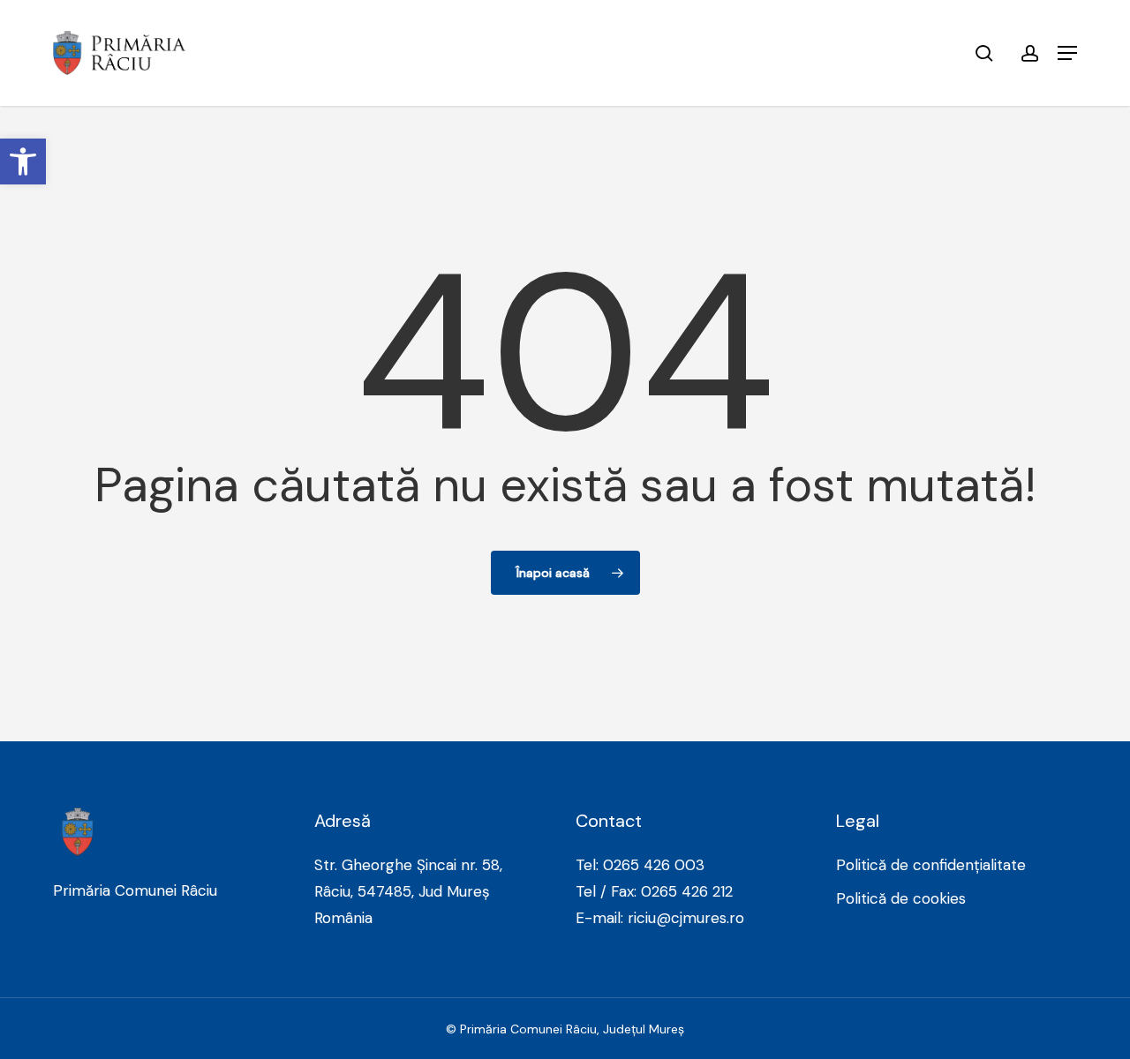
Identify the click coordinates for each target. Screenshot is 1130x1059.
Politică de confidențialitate (931, 865)
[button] (1067, 53)
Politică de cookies (901, 898)
